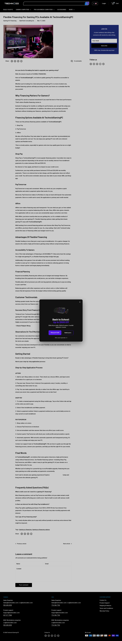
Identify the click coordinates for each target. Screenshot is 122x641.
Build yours (68, 332)
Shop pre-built (55, 332)
